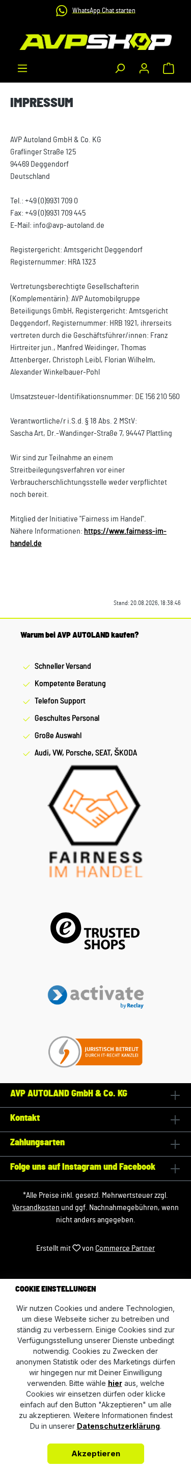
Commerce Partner (125, 1248)
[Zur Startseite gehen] (95, 41)
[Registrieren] (144, 68)
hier (115, 1383)
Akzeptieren (95, 1453)
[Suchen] (119, 68)
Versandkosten (36, 1207)
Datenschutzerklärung (118, 1426)
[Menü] (22, 68)
